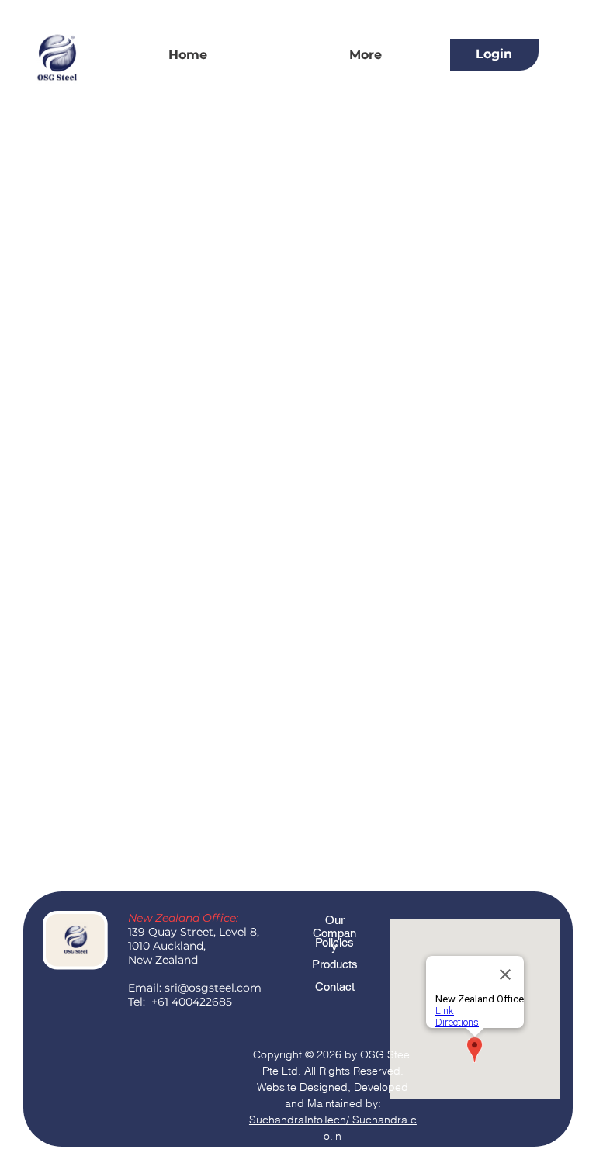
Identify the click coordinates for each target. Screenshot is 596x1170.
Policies (334, 942)
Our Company (334, 933)
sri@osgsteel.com (213, 988)
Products (335, 964)
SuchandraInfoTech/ (300, 1120)
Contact (335, 986)
